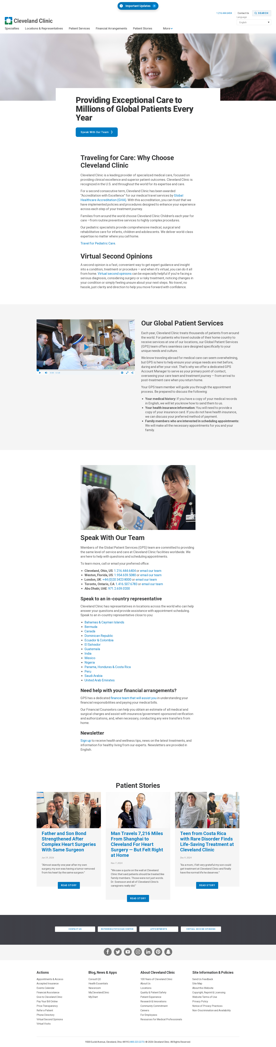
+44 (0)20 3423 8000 (116, 579)
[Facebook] (108, 952)
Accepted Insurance (48, 983)
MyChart (93, 996)
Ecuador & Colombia (99, 640)
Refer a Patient (45, 1010)
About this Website (202, 988)
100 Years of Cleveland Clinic (156, 979)
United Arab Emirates (99, 680)
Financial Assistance (48, 992)
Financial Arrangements (111, 28)
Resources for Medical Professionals (161, 1019)
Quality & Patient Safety (153, 992)
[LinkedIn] (148, 952)
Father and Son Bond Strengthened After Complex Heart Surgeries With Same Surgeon (69, 841)
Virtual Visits (44, 1023)
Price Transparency (47, 1005)
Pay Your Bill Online (47, 1001)
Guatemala (92, 649)
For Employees (148, 1014)
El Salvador (92, 644)
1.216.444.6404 (224, 13)
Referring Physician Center (117, 929)
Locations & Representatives (44, 28)
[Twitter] (118, 952)
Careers (144, 1010)
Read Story (69, 885)
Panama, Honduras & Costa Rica (107, 667)
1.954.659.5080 (125, 575)
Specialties (12, 28)
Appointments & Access (50, 979)
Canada (89, 631)
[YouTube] (128, 952)
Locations (145, 988)
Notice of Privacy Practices (207, 1005)
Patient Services (79, 28)
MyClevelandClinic (98, 992)
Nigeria (89, 662)
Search (263, 13)
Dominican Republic (98, 636)
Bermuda (90, 627)
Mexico (89, 658)
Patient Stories (142, 28)
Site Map (197, 983)
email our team (150, 571)
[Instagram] (138, 952)
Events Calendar (45, 988)
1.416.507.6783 (126, 584)
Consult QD (94, 979)
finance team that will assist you (134, 698)
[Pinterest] (158, 952)
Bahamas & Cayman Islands (104, 622)
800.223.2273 (137, 1041)
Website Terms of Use (204, 996)
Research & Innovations (153, 1001)
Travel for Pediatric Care (97, 243)
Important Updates (138, 6)
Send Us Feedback (202, 979)
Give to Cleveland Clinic (49, 996)
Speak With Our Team (95, 132)
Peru (87, 671)
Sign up (85, 741)
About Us (145, 983)
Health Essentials (98, 983)
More (167, 28)
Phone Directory (45, 1014)
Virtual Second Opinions (201, 929)
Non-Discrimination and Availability (211, 1010)
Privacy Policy (200, 1001)
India (88, 653)
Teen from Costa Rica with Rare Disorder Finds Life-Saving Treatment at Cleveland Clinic (207, 841)
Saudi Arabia (93, 676)
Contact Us (243, 13)
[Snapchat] (168, 952)
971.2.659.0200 (119, 588)
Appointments (158, 929)
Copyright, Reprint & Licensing (208, 992)
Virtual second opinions (115, 274)
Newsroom (94, 988)
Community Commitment (154, 1005)
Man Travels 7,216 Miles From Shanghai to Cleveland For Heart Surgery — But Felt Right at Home (137, 844)
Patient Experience (150, 996)
